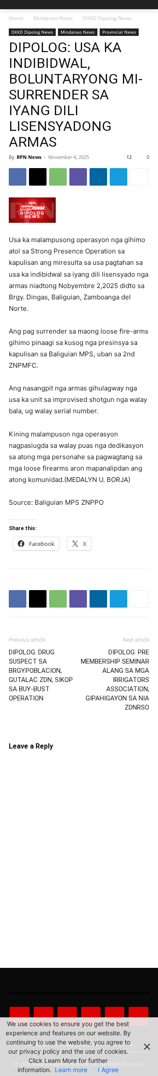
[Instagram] (43, 1016)
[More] (139, 177)
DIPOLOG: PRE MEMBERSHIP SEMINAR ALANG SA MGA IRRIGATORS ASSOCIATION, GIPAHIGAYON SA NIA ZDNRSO (115, 679)
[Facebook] (17, 177)
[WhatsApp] (58, 177)
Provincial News (119, 32)
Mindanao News (53, 18)
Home (16, 18)
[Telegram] (118, 177)
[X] (38, 177)
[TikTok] (91, 1016)
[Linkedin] (98, 177)
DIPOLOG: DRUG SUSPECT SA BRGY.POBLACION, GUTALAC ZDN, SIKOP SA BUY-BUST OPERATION (41, 675)
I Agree (108, 1069)
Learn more (71, 1069)
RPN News (29, 157)
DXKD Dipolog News (107, 18)
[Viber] (78, 177)
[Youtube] (138, 1016)
